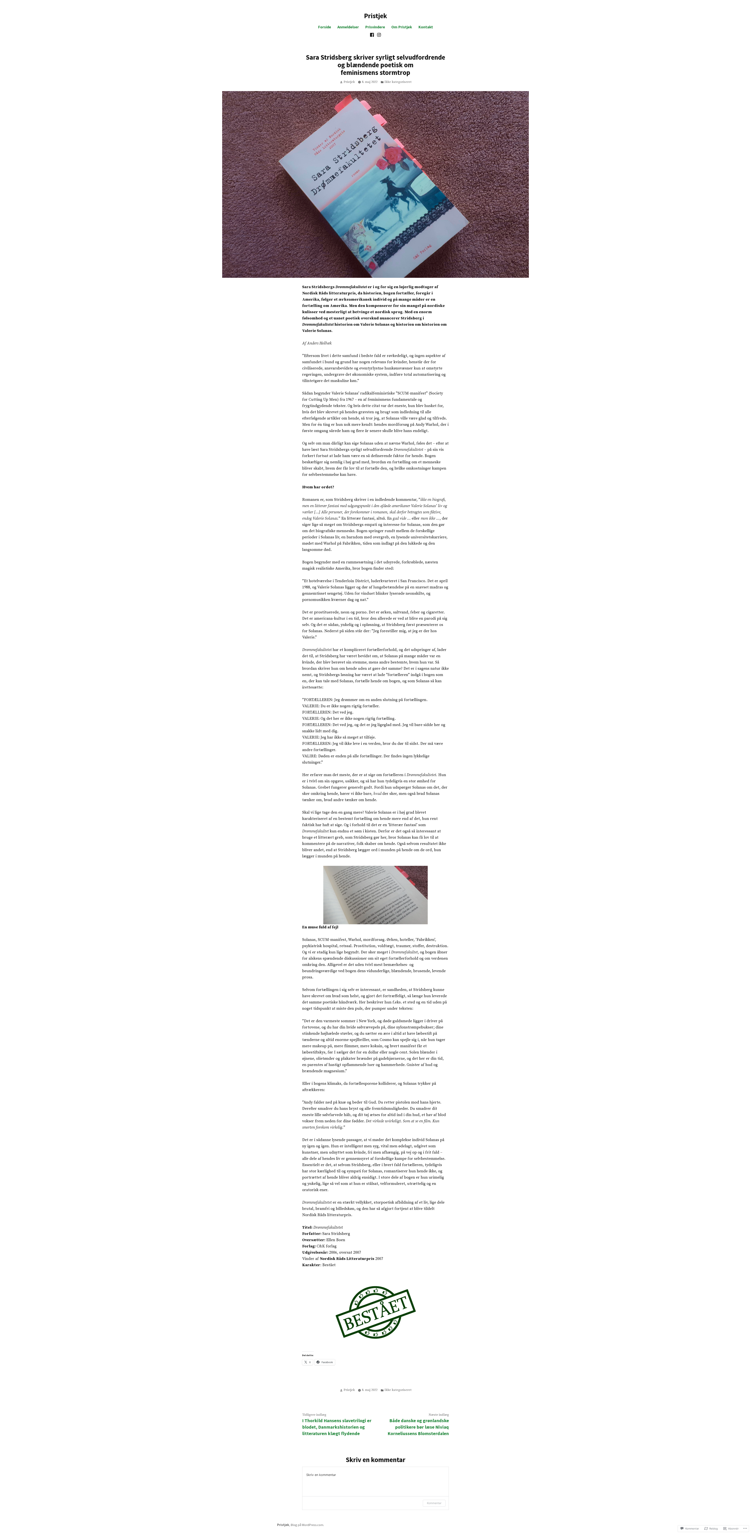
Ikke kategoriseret (397, 82)
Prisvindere (375, 26)
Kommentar (434, 1503)
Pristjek (375, 16)
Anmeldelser (348, 26)
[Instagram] (379, 35)
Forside (324, 26)
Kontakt (425, 26)
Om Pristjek (401, 26)
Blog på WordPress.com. (307, 1525)
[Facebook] (372, 35)
